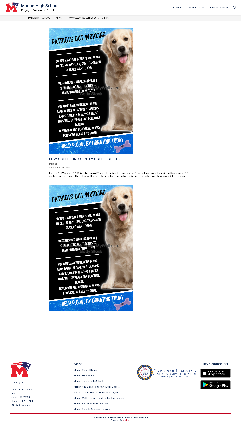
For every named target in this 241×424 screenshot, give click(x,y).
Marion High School (39, 18)
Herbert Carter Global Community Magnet (96, 392)
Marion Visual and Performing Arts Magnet (96, 386)
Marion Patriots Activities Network (92, 409)
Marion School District (85, 370)
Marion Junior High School (88, 381)
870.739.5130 (26, 401)
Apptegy (127, 420)
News (59, 18)
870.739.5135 (23, 404)
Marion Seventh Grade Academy (91, 403)
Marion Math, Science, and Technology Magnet (99, 398)
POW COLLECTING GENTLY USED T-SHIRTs (88, 18)
